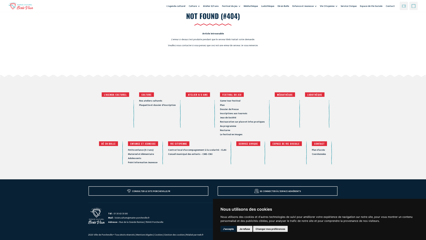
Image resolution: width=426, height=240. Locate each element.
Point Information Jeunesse (142, 162)
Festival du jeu (231, 94)
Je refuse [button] (244, 229)
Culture (146, 94)
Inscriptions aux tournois (233, 113)
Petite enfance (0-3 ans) (140, 150)
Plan (222, 105)
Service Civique (248, 143)
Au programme (228, 126)
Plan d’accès (318, 150)
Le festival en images (231, 134)
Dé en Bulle (108, 143)
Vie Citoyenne (178, 143)
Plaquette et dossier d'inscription (157, 105)
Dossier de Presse (229, 109)
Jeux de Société (228, 117)
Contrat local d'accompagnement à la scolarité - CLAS (197, 150)
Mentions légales (144, 234)
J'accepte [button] (228, 229)
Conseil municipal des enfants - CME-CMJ (190, 154)
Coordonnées (319, 154)
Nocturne (225, 130)
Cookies (158, 234)
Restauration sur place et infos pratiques (242, 121)
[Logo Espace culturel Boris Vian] (20, 5)
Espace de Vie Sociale (286, 143)
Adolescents (134, 158)
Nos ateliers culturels (150, 100)
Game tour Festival (230, 100)
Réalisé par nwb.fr (194, 234)
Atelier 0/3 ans (198, 94)
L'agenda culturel (115, 94)
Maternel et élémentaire (141, 154)
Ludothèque (314, 94)
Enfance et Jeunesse (143, 143)
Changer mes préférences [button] (270, 229)
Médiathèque (285, 94)
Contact (390, 6)
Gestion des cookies (174, 234)
